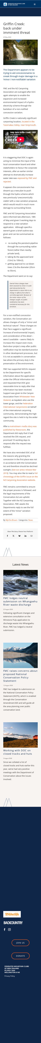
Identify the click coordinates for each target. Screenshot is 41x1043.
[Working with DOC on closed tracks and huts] (20, 723)
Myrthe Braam (11, 520)
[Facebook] (7, 535)
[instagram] (9, 929)
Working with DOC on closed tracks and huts (17, 752)
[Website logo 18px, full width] (14, 3)
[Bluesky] (19, 535)
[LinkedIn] (25, 535)
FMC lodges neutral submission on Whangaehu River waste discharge (20, 601)
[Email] (31, 535)
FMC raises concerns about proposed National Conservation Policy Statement (20, 675)
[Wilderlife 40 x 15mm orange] (12, 912)
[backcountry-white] (13, 920)
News (30, 520)
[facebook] (4, 929)
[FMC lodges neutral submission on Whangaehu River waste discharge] (20, 571)
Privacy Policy (9, 976)
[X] (13, 535)
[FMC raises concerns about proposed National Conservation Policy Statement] (20, 644)
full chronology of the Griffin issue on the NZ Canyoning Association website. (20, 476)
